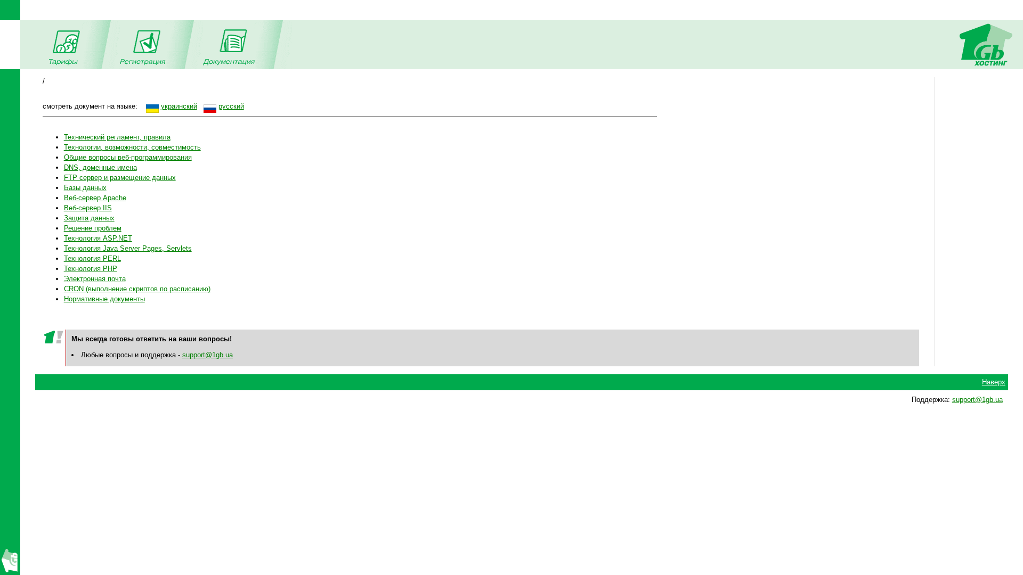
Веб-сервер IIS (88, 208)
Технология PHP (90, 269)
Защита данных (89, 218)
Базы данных (85, 188)
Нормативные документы (104, 299)
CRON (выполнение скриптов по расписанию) (137, 289)
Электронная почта (95, 279)
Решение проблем (92, 228)
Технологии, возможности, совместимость (132, 147)
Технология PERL (92, 258)
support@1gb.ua (207, 355)
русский (231, 106)
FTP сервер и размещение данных (120, 178)
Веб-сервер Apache (95, 198)
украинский (179, 106)
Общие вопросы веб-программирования (128, 157)
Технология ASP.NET (98, 238)
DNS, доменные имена (100, 167)
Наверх (993, 382)
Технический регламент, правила (117, 137)
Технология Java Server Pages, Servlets (128, 248)
